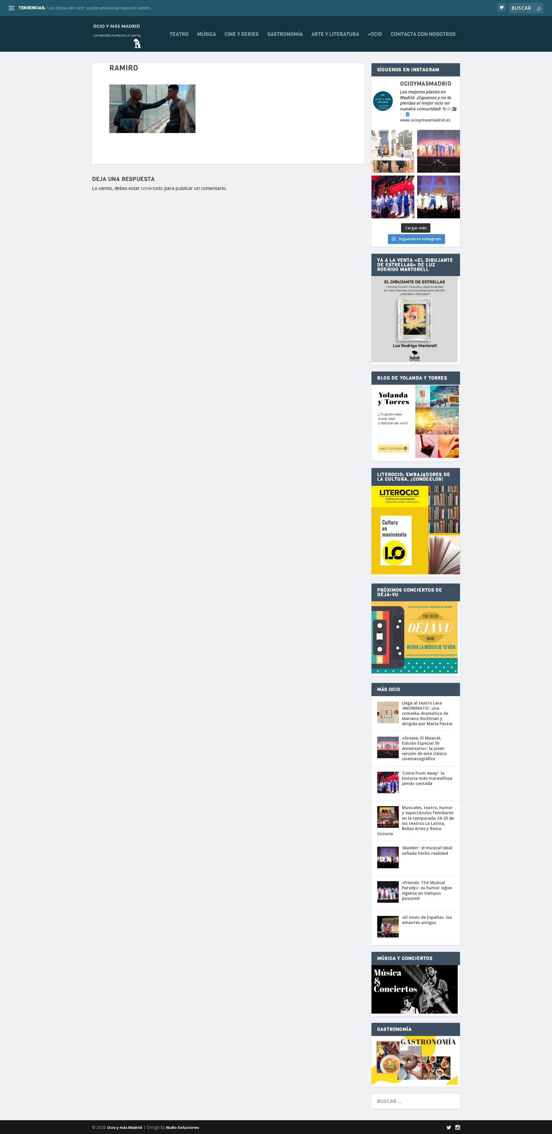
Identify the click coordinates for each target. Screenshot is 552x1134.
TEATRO (179, 35)
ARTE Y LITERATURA (335, 35)
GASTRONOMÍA (285, 35)
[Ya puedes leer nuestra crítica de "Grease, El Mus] (438, 151)
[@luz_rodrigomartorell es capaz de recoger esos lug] (392, 151)
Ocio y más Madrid (124, 1127)
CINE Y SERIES (242, 35)
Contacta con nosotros (423, 35)
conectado (152, 188)
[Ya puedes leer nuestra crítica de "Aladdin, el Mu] (438, 197)
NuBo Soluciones (182, 1127)
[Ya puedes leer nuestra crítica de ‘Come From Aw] (392, 197)
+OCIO (375, 35)
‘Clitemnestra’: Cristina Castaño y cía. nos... (86, 8)
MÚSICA (206, 35)
